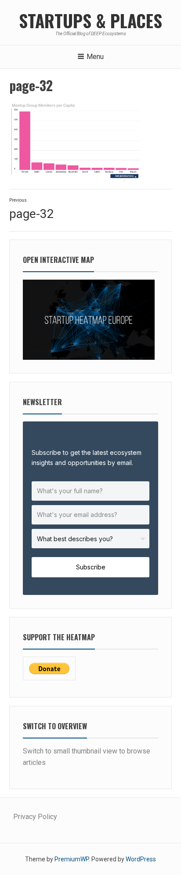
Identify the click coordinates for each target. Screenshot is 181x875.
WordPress (141, 859)
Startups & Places (90, 20)
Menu (95, 56)
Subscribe (90, 567)
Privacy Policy (35, 816)
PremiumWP (71, 859)
